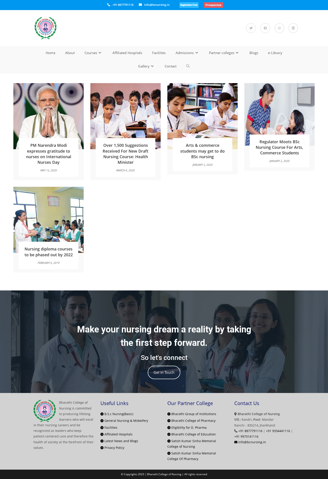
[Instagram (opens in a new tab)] (279, 28)
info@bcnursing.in (157, 5)
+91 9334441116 (278, 431)
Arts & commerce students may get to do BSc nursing (202, 151)
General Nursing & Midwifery (126, 420)
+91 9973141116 (246, 436)
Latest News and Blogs (121, 441)
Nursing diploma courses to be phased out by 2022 (49, 251)
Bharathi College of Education (193, 434)
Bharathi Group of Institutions (193, 414)
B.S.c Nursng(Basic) (118, 414)
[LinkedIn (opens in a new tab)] (293, 28)
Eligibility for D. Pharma (188, 427)
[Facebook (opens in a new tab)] (265, 28)
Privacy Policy (114, 447)
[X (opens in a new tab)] (251, 28)
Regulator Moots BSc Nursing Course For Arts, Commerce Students (279, 147)
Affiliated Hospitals (118, 434)
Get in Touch (164, 372)
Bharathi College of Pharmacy (193, 420)
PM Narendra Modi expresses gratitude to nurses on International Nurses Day (48, 154)
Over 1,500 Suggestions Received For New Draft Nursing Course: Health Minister (125, 154)
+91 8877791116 (122, 5)
